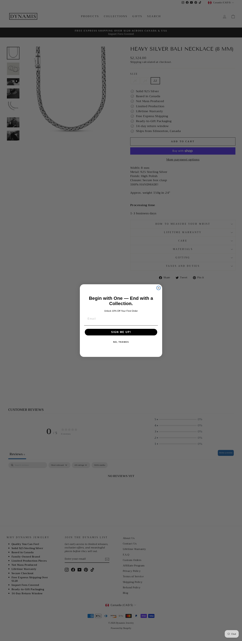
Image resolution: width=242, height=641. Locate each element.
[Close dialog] (159, 288)
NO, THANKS (121, 342)
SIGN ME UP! (121, 332)
